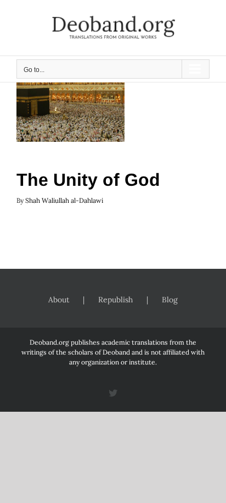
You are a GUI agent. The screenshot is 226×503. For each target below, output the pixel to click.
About (58, 300)
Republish (115, 300)
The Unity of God (88, 180)
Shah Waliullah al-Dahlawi (64, 200)
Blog (170, 300)
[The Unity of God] (70, 108)
